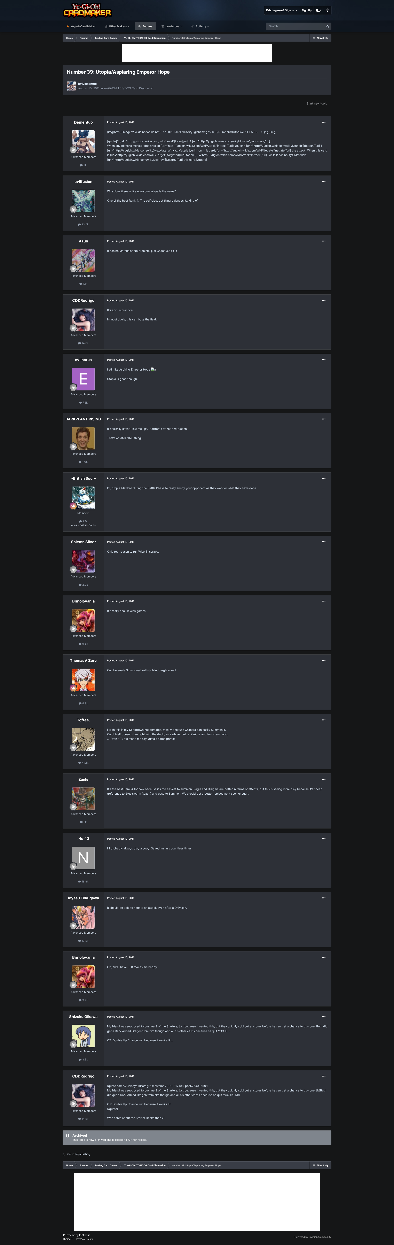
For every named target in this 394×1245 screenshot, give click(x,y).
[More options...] (324, 122)
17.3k (84, 462)
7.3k (85, 402)
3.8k (84, 1059)
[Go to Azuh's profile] (83, 260)
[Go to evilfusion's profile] (83, 201)
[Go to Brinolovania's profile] (83, 620)
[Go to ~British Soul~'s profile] (83, 498)
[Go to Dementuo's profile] (71, 86)
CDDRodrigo (83, 300)
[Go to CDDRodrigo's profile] (83, 320)
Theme (67, 1238)
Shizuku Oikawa (83, 1016)
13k (84, 283)
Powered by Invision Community (312, 1236)
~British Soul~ (83, 478)
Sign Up (306, 10)
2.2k (84, 584)
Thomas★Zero (83, 660)
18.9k (84, 881)
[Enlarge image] (153, 369)
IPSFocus (84, 1235)
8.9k (84, 703)
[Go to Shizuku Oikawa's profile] (83, 1036)
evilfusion (83, 181)
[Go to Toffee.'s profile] (83, 739)
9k (85, 165)
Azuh (83, 241)
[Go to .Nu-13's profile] (83, 858)
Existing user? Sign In (280, 10)
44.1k (84, 762)
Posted (120, 122)
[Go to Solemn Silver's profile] (83, 561)
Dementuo (89, 83)
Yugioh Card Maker (83, 26)
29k (84, 521)
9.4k (84, 644)
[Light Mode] (327, 10)
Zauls (83, 779)
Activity (200, 26)
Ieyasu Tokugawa (83, 898)
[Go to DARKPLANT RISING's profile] (83, 438)
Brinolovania (83, 601)
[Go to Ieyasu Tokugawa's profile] (83, 917)
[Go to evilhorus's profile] (83, 379)
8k (85, 822)
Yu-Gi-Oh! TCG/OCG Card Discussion (128, 88)
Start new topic (317, 103)
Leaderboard (173, 26)
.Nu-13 (83, 839)
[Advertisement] (197, 53)
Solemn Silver (83, 542)
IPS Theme (69, 1235)
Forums (147, 26)
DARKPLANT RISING (83, 419)
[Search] (327, 26)
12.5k (84, 940)
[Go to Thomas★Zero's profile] (83, 680)
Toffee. (83, 720)
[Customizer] (318, 10)
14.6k (84, 343)
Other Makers (117, 26)
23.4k (85, 224)
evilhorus (83, 360)
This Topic (312, 26)
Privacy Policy (84, 1238)
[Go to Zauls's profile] (83, 798)
